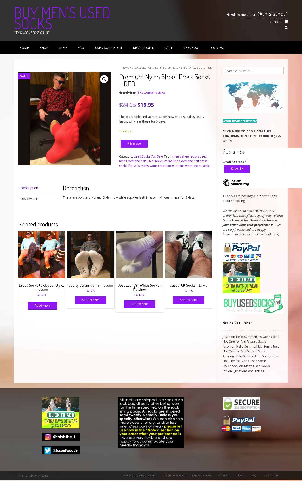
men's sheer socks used (189, 156)
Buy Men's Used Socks (62, 18)
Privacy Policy (201, 475)
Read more (43, 305)
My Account (143, 47)
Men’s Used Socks (257, 366)
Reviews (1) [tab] (30, 198)
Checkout (191, 47)
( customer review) (151, 92)
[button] (104, 79)
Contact (218, 47)
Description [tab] (29, 187)
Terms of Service (174, 475)
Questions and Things (248, 371)
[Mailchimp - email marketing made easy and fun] (236, 186)
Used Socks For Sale (145, 67)
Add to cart (134, 144)
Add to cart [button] (90, 300)
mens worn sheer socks (193, 166)
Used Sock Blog (108, 47)
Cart (168, 47)
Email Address (234, 162)
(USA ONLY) (252, 136)
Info (63, 47)
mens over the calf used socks (141, 161)
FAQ (81, 47)
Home (24, 47)
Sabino (32, 475)
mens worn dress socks (158, 166)
